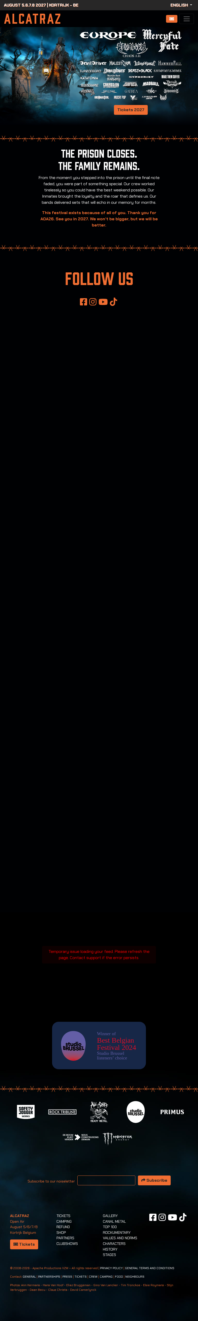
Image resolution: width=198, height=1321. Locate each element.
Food (119, 1277)
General (29, 1277)
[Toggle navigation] (186, 19)
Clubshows (67, 1243)
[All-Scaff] (99, 1111)
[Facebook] (83, 302)
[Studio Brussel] (135, 1111)
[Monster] (117, 1138)
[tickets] (171, 19)
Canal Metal (114, 1221)
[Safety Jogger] (26, 1111)
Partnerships (49, 1277)
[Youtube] (103, 302)
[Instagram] (92, 302)
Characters (114, 1243)
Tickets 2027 (130, 109)
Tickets (26, 1244)
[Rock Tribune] (62, 1111)
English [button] (179, 5)
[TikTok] (113, 302)
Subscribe (156, 1180)
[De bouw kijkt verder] (80, 1136)
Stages (109, 1254)
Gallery (110, 1215)
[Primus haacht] (172, 1111)
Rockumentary (117, 1232)
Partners (65, 1238)
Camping (64, 1221)
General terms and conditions (149, 1268)
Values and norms (120, 1238)
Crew (93, 1277)
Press (67, 1277)
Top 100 (110, 1227)
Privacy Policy (111, 1268)
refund (63, 1227)
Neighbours (134, 1277)
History (110, 1249)
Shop (61, 1232)
